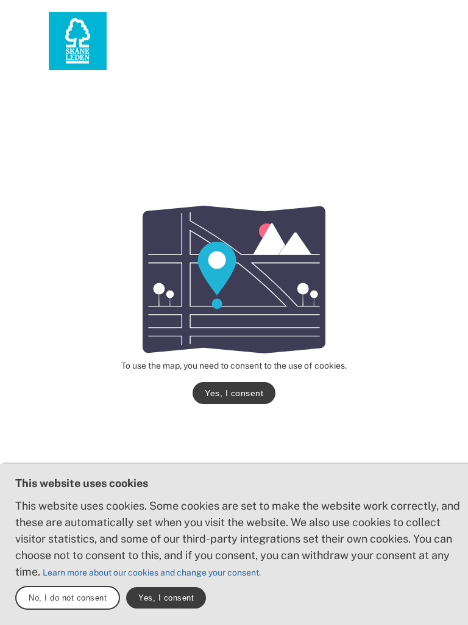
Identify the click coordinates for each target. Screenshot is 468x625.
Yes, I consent (234, 393)
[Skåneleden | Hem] (78, 41)
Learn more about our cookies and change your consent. (152, 572)
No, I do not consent (68, 597)
